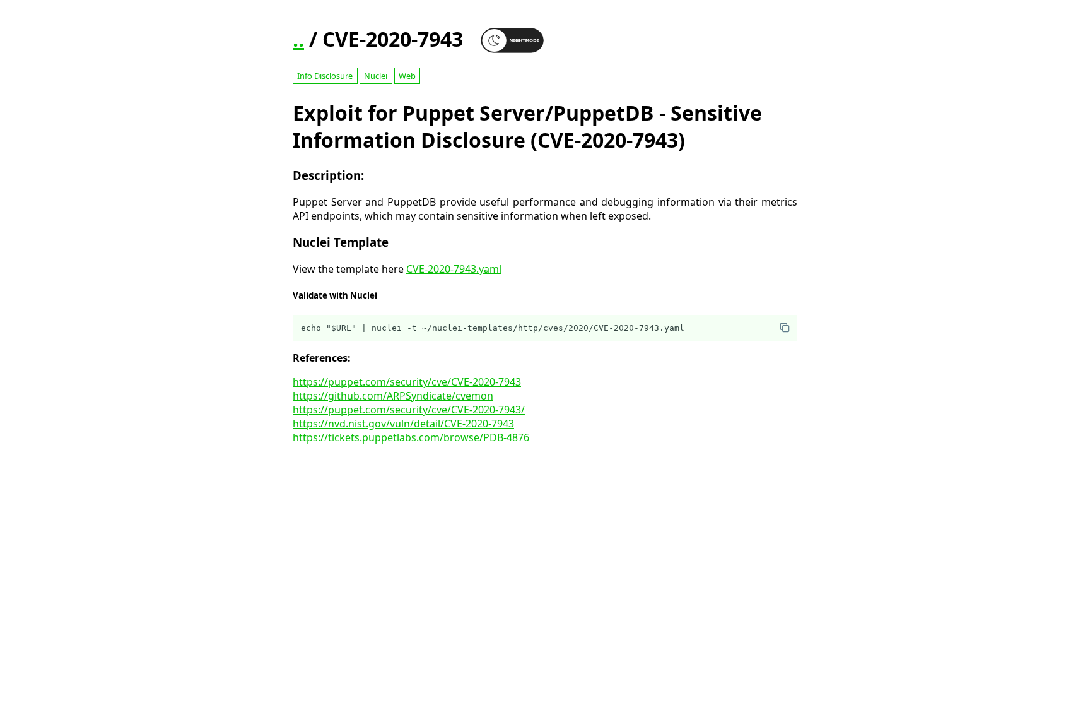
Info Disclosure (325, 75)
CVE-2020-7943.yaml (453, 269)
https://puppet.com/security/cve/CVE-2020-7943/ (409, 410)
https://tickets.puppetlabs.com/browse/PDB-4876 (411, 437)
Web (407, 75)
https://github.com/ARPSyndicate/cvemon (393, 396)
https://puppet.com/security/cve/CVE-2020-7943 (407, 382)
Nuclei (375, 75)
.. (298, 38)
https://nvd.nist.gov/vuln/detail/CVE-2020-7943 (403, 423)
